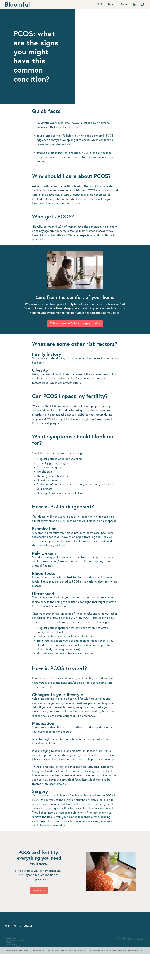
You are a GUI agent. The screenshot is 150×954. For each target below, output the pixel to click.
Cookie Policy (11, 944)
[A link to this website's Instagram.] (142, 4)
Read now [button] (39, 890)
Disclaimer (9, 942)
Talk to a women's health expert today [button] (75, 323)
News (111, 4)
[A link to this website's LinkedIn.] (135, 4)
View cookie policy (136, 950)
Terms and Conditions (14, 940)
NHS (99, 4)
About (124, 4)
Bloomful (17, 4)
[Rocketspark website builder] (129, 939)
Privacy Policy (11, 938)
